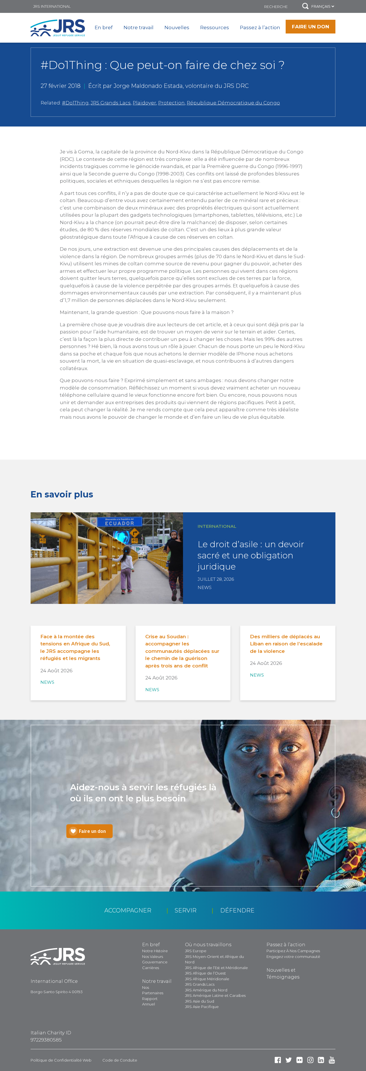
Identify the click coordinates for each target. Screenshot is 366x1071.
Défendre (237, 910)
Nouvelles (176, 27)
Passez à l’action (260, 27)
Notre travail (139, 27)
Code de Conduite (119, 1060)
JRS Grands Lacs (111, 103)
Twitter (288, 1060)
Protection (171, 103)
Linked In (321, 1060)
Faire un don (310, 26)
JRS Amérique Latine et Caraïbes (215, 995)
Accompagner (127, 910)
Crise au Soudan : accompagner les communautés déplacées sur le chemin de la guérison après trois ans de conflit (182, 651)
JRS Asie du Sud (199, 1001)
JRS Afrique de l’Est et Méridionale (216, 967)
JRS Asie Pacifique (202, 1006)
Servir (185, 910)
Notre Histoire (155, 951)
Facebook (277, 1060)
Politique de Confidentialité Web (61, 1060)
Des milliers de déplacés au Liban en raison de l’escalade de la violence (286, 644)
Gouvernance (155, 962)
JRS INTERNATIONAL (52, 6)
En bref (104, 27)
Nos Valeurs (152, 956)
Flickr (299, 1060)
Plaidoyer (144, 103)
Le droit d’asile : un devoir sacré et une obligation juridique (251, 555)
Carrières (150, 967)
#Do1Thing (75, 103)
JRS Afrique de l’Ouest (205, 973)
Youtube (331, 1060)
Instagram (310, 1060)
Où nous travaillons (208, 944)
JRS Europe (195, 951)
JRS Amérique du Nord (206, 990)
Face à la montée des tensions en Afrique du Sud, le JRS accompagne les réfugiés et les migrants (75, 647)
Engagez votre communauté (293, 956)
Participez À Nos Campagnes (293, 951)
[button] (305, 6)
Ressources (214, 27)
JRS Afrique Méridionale (207, 979)
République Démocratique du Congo (233, 103)
